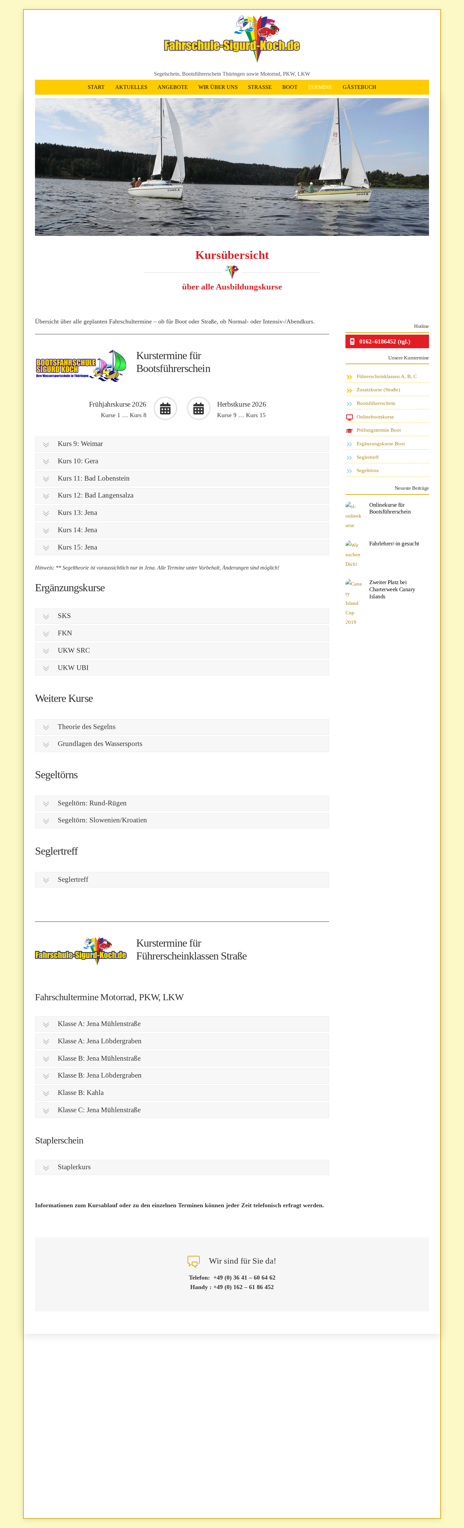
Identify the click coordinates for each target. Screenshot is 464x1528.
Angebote (173, 87)
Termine (320, 87)
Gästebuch (359, 87)
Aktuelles (131, 87)
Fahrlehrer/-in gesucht (394, 543)
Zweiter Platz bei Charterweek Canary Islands (392, 589)
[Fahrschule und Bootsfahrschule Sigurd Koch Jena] (232, 59)
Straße (260, 87)
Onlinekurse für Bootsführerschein (390, 508)
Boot (290, 87)
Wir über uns (218, 87)
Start (96, 87)
